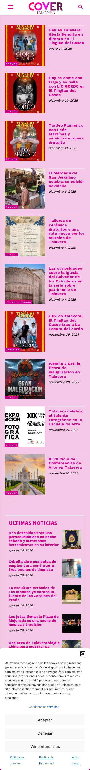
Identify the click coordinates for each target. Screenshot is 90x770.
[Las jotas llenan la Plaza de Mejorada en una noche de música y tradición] (71, 623)
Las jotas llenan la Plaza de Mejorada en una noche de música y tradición (34, 620)
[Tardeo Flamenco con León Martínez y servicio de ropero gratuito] (25, 141)
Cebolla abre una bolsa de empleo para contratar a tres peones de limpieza (32, 565)
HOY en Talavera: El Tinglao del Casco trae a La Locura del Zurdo (66, 322)
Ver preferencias (45, 746)
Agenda (12, 64)
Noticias (12, 350)
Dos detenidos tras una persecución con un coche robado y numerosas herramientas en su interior (34, 539)
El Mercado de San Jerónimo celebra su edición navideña (67, 179)
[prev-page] (8, 502)
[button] (82, 653)
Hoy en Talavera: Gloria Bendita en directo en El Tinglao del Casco (66, 36)
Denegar (45, 733)
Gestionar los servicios (44, 706)
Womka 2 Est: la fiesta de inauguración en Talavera (64, 370)
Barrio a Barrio (18, 302)
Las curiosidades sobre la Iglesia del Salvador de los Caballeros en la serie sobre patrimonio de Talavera (66, 281)
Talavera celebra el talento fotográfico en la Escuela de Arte (65, 417)
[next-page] (15, 502)
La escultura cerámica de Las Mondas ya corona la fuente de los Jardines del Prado (33, 594)
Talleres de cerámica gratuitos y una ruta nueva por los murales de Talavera (67, 231)
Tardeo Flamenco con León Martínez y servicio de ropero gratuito (66, 133)
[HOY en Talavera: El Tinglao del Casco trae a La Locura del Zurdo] (25, 331)
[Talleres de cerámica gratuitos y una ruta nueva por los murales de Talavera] (25, 236)
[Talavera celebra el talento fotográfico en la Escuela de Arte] (25, 426)
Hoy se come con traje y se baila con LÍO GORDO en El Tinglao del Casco (67, 86)
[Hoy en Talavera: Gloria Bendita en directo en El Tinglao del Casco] (25, 45)
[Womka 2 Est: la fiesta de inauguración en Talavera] (25, 379)
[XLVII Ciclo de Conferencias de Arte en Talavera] (25, 474)
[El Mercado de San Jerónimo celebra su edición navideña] (25, 188)
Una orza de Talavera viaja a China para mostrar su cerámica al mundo (34, 647)
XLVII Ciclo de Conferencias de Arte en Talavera (65, 463)
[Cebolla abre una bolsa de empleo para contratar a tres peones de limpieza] (71, 568)
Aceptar (45, 720)
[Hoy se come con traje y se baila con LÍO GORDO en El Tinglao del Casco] (25, 93)
